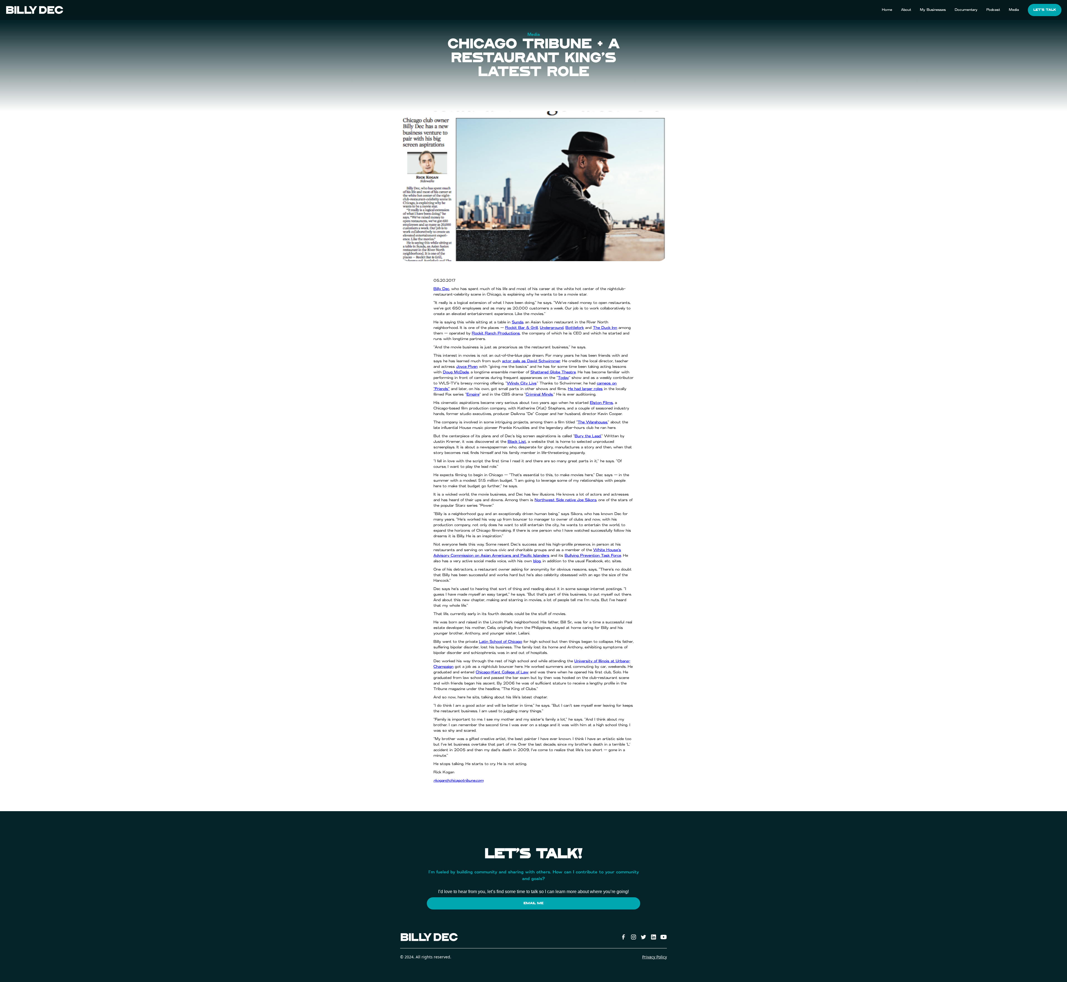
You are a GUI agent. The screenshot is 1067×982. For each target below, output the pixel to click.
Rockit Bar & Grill (521, 328)
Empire (473, 394)
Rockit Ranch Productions (496, 333)
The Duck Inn (605, 328)
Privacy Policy (654, 956)
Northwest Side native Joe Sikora (565, 500)
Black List (517, 442)
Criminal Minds (539, 394)
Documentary (966, 9)
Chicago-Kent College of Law (502, 672)
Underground (552, 328)
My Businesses (933, 9)
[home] (35, 10)
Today (563, 378)
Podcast (993, 9)
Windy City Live (521, 383)
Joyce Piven (467, 367)
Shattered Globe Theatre (553, 372)
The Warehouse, (593, 422)
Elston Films (601, 403)
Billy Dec (441, 289)
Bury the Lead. (588, 436)
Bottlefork (574, 328)
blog (537, 561)
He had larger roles (585, 389)
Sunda (517, 322)
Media (1014, 9)
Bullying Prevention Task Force (593, 556)
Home (887, 9)
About (906, 9)
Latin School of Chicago (500, 642)
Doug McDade (456, 372)
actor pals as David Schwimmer (531, 361)
